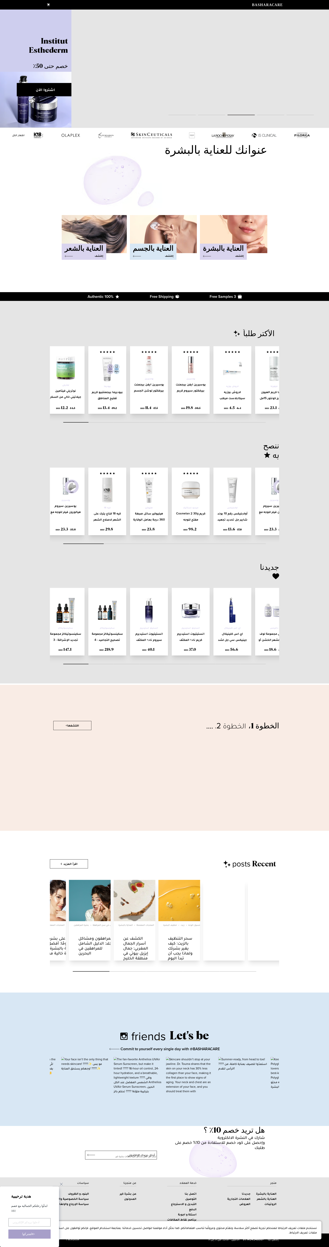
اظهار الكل (18, 135)
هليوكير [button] (149, 507)
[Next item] (321, 69)
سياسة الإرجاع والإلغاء (73, 1204)
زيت (182, 925)
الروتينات (270, 1204)
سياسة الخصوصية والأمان (71, 1199)
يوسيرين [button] (190, 378)
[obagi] (192, 135)
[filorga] (302, 135)
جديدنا (246, 1193)
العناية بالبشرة (125, 925)
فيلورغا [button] (274, 386)
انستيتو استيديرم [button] (191, 628)
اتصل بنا (190, 1193)
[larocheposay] (223, 135)
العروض (244, 1204)
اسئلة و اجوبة (187, 1214)
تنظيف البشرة (170, 925)
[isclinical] (264, 135)
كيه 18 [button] (107, 507)
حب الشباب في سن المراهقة (107, 925)
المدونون (130, 1199)
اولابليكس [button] (232, 507)
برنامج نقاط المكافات (181, 1219)
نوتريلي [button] (65, 385)
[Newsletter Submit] (90, 1155)
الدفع (192, 1209)
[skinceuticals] (151, 135)
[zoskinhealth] (106, 135)
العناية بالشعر (266, 1199)
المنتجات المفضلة (56, 925)
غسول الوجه (194, 925)
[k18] (38, 135)
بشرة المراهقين (81, 925)
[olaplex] (71, 135)
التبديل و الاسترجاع (183, 1204)
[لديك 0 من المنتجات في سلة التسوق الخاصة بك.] (48, 4)
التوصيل (190, 1199)
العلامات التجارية (238, 1199)
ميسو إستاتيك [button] (190, 507)
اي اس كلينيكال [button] (232, 628)
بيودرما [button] (107, 386)
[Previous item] (7, 69)
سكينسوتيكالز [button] (107, 628)
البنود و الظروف (78, 1193)
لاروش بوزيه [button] (232, 386)
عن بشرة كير (128, 1193)
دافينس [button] (274, 628)
